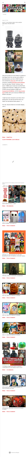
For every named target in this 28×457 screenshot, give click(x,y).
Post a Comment (11, 225)
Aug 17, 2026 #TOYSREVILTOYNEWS (11, 334)
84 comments (10, 206)
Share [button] (3, 137)
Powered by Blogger (15, 452)
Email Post (9, 137)
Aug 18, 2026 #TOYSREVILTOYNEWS (11, 295)
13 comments (10, 369)
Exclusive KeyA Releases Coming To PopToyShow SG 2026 (12, 388)
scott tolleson (15, 139)
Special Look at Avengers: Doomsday (12, 275)
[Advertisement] (14, 430)
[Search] (25, 2)
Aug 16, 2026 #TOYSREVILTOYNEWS (11, 315)
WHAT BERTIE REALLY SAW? (9, 203)
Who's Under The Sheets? (9, 223)
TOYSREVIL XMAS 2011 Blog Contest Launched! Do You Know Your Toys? (12, 367)
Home (4, 14)
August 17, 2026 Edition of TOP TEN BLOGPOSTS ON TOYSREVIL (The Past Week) (13, 255)
